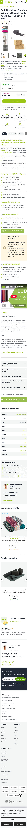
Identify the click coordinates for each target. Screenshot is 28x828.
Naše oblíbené (4, 782)
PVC (25, 438)
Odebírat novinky (20, 679)
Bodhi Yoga (15, 109)
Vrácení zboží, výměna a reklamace (10, 697)
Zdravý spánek (4, 779)
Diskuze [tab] (21, 133)
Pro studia (3, 766)
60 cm (24, 430)
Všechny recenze (14, 621)
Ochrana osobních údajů (8, 703)
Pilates (2, 768)
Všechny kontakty (8, 500)
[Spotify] (13, 662)
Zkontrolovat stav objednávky (9, 719)
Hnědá (21, 446)
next (26, 528)
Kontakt (3, 727)
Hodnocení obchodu (7, 716)
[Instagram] (6, 662)
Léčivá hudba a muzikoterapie (4, 760)
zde (8, 815)
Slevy (15, 741)
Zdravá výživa (4, 753)
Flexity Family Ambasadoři (8, 708)
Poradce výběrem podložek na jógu (12, 465)
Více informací (9, 70)
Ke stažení (3, 738)
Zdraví (15, 735)
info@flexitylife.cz (11, 492)
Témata (16, 743)
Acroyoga (3, 751)
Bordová (7, 536)
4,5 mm (24, 434)
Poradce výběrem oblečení (10, 470)
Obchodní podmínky (7, 700)
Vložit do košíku (14, 101)
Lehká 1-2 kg (23, 450)
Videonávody (23, 475)
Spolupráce (3, 741)
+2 (25, 56)
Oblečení (16, 727)
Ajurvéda (3, 756)
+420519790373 (10, 657)
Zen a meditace (4, 774)
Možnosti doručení (8, 88)
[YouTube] (9, 662)
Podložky (24, 454)
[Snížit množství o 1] (18, 95)
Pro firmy (4, 713)
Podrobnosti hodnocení (6, 23)
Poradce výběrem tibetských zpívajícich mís (14, 467)
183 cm (24, 426)
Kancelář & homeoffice (6, 771)
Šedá (25, 446)
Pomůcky (16, 732)
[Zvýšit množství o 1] (24, 95)
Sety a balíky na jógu (21, 414)
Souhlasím (20, 824)
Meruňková (22, 536)
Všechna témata (7, 748)
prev (1, 528)
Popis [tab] (4, 133)
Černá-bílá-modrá (14, 536)
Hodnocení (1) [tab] (12, 133)
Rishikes (24, 61)
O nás (2, 730)
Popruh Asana (8, 152)
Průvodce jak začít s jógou (10, 472)
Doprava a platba (6, 705)
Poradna (4, 711)
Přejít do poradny (6, 475)
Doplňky (16, 738)
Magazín (3, 732)
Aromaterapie (4, 776)
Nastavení (13, 819)
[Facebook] (3, 662)
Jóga (2, 763)
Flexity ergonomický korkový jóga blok (13, 174)
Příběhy (2, 735)
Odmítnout (7, 824)
